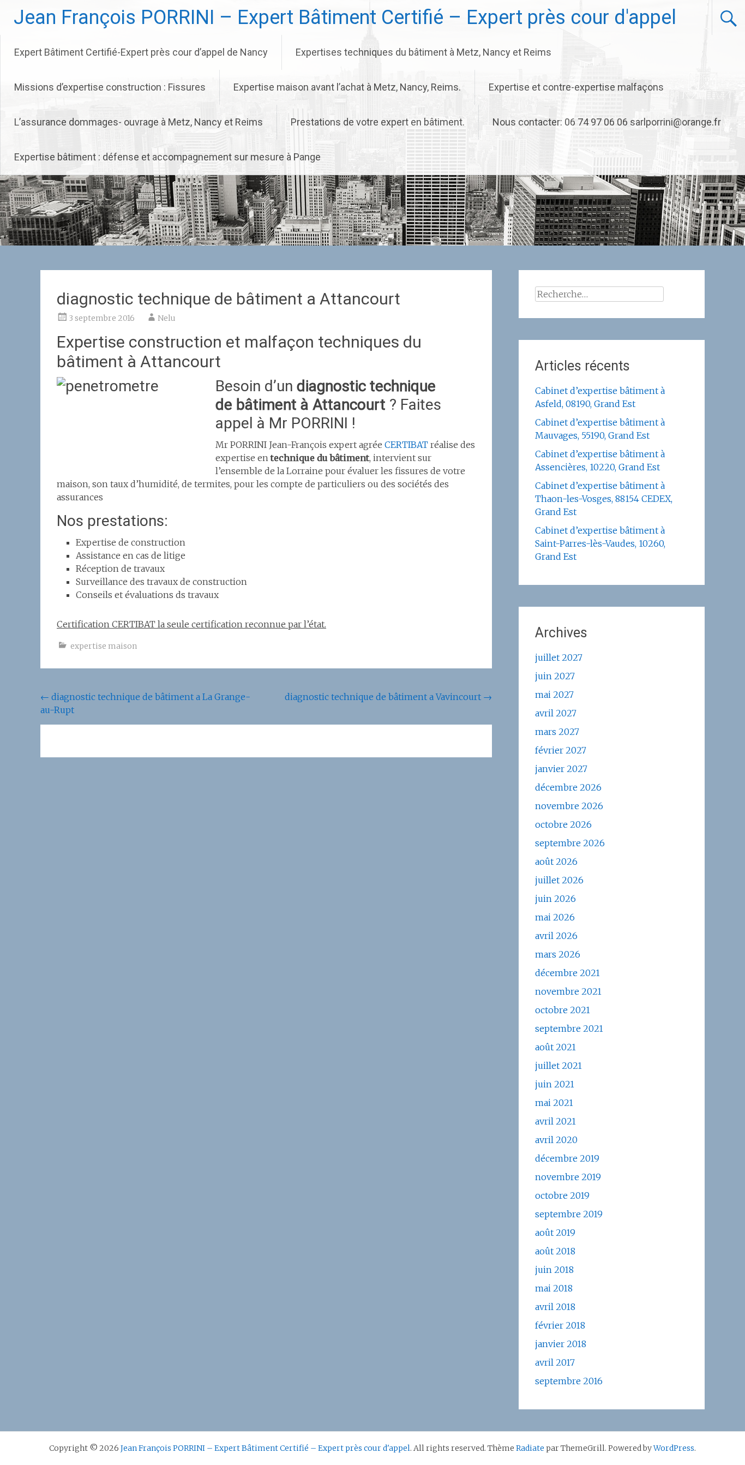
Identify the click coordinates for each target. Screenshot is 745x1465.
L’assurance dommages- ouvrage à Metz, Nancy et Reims (138, 122)
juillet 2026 (559, 880)
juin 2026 (555, 898)
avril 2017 (555, 1362)
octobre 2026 (563, 824)
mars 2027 (557, 731)
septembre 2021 (569, 1028)
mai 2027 (554, 694)
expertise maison (103, 646)
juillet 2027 (558, 657)
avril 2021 (555, 1121)
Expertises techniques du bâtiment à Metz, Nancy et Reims (423, 52)
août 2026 (556, 861)
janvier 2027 (561, 768)
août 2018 (555, 1251)
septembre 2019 (569, 1214)
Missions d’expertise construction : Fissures (110, 87)
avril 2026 (556, 935)
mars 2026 (557, 954)
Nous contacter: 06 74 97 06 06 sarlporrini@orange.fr (606, 122)
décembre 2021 (567, 972)
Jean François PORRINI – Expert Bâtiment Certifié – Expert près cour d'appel (345, 17)
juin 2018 (554, 1269)
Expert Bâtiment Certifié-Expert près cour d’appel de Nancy (141, 52)
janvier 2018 (560, 1343)
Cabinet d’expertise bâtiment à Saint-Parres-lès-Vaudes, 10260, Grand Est (600, 543)
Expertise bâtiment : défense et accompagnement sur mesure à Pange (167, 157)
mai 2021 (554, 1102)
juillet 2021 (558, 1065)
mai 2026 (555, 917)
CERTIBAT (406, 444)
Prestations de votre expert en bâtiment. (378, 122)
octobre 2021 (562, 1009)
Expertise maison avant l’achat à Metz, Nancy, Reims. (347, 87)
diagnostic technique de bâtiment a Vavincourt (388, 696)
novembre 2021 (568, 991)
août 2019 (555, 1232)
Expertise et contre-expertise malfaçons (576, 87)
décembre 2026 (568, 787)
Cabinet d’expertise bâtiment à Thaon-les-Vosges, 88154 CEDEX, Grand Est (603, 498)
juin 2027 (555, 676)
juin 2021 (554, 1084)
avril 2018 (555, 1306)
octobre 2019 (562, 1195)
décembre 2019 (567, 1158)
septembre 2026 (570, 843)
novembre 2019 (568, 1176)
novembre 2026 (569, 805)
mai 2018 (554, 1288)
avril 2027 (555, 713)
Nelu (167, 318)
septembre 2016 (569, 1381)
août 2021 (555, 1047)
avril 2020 (556, 1139)
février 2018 (560, 1325)
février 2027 (560, 750)
